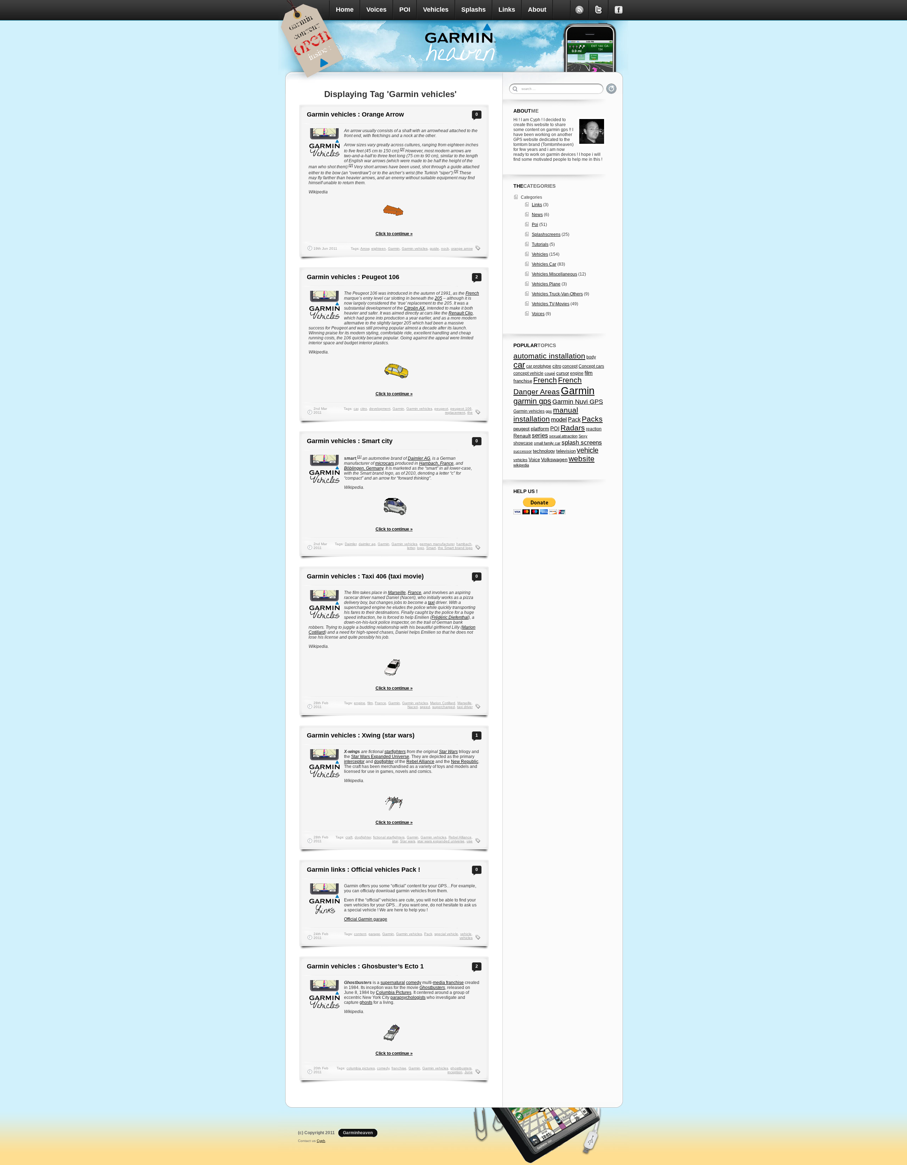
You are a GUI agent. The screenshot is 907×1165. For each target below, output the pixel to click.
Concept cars (591, 366)
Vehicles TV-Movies (550, 303)
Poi (535, 224)
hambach (464, 544)
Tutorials (540, 244)
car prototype (538, 366)
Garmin (394, 248)
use (470, 841)
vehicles (466, 938)
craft (349, 837)
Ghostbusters (432, 987)
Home (345, 9)
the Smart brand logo (455, 548)
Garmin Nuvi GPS (577, 401)
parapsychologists (408, 997)
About (537, 9)
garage (374, 934)
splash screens (582, 442)
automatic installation (549, 356)
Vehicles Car (544, 264)
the (470, 412)
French (472, 293)
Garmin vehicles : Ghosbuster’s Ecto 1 (365, 966)
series (540, 435)
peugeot (441, 409)
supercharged (443, 707)
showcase (523, 443)
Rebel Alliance (420, 761)
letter (411, 548)
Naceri (412, 707)
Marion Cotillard (442, 703)
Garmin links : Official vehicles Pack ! (363, 869)
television (566, 451)
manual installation (545, 414)
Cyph (321, 1141)
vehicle (466, 934)
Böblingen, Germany (363, 468)
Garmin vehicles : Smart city (350, 441)
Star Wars (448, 751)
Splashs (473, 9)
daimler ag (367, 544)
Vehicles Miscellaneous (554, 274)
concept (570, 366)
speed (425, 707)
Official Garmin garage (365, 919)
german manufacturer (436, 544)
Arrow (364, 248)
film (370, 703)
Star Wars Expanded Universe (380, 756)
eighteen (378, 248)
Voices (376, 9)
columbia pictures (361, 1068)
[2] (402, 149)
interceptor (354, 761)
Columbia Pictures (393, 992)
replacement (455, 412)
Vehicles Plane (546, 284)
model (559, 419)
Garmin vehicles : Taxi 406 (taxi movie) (365, 576)
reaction (594, 428)
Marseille (397, 592)
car (356, 409)
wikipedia (521, 465)
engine (359, 703)
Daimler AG (419, 458)
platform (540, 428)
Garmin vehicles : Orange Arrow (355, 114)
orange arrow (462, 248)
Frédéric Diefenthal (450, 617)
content (360, 934)
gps (549, 411)
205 (438, 298)
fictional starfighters (389, 837)
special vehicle (446, 934)
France (414, 592)
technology (544, 451)
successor (522, 451)
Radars (572, 428)
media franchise (448, 982)
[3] (456, 171)
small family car (547, 443)
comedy (413, 982)
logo (420, 548)
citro (363, 409)
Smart (431, 548)
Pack (428, 934)
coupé (550, 373)
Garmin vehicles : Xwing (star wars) (361, 735)
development (379, 409)
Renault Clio (461, 313)
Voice (534, 459)
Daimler (350, 544)
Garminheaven (358, 1132)
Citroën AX (414, 308)
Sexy (583, 436)
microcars (384, 463)
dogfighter (384, 761)
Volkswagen (554, 459)
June (468, 1072)
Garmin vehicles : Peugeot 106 (353, 277)
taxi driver (465, 707)
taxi (431, 602)
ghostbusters (461, 1068)
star (395, 841)
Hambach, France (436, 463)
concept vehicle (528, 373)
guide (434, 248)
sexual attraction (563, 436)
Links (506, 9)
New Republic (464, 761)
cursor (562, 373)
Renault (522, 436)
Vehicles (436, 9)
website (582, 458)
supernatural (393, 982)
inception (454, 1072)
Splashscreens (546, 234)
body (591, 357)
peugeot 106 (461, 409)
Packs (592, 419)
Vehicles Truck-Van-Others (557, 294)
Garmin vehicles (415, 248)
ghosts (366, 1002)
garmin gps (532, 401)
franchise (398, 1068)
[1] (359, 457)
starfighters (395, 751)
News (537, 214)
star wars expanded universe (440, 841)
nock (445, 248)
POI (404, 9)
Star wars (407, 841)
